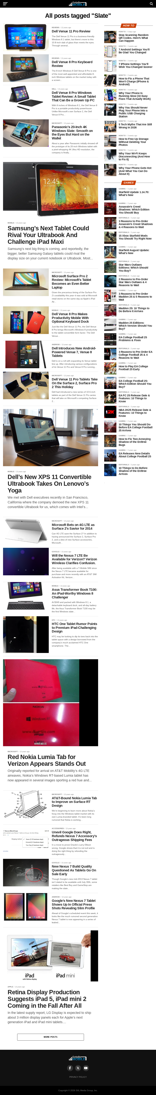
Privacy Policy (78, 1077)
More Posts (51, 1037)
